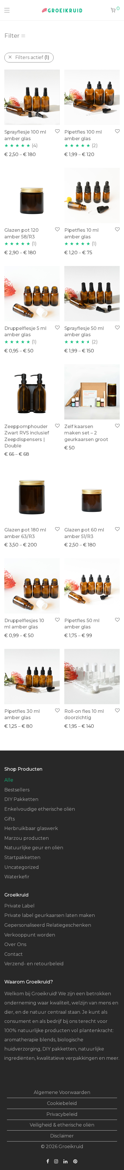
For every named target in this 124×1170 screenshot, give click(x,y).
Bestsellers (16, 790)
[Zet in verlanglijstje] (57, 131)
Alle (8, 780)
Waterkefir (16, 877)
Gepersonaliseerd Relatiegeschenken (47, 925)
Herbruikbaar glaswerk (31, 828)
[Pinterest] (75, 1161)
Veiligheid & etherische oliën (62, 1125)
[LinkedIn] (65, 1161)
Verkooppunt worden (29, 935)
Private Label (19, 906)
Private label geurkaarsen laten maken (49, 915)
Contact (13, 954)
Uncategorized (21, 867)
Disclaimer (62, 1136)
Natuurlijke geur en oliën (33, 847)
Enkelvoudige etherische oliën (39, 809)
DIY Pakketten (21, 799)
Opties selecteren (21, 154)
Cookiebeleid (62, 1103)
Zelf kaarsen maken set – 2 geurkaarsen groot (86, 433)
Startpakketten (22, 857)
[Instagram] (56, 1161)
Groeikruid (71, 1146)
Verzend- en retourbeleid (34, 963)
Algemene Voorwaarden (62, 1092)
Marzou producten (26, 838)
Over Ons (15, 944)
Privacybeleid (62, 1114)
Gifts (9, 819)
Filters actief (32, 57)
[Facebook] (47, 1161)
